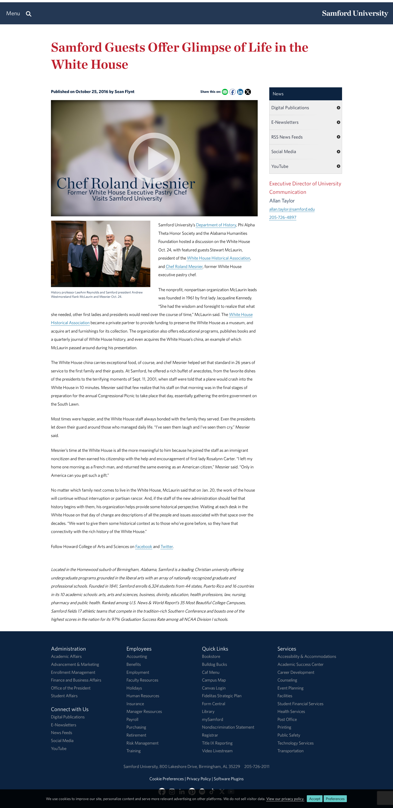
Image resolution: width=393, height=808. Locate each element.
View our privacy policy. (285, 798)
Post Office (287, 719)
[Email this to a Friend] (225, 92)
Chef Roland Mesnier (184, 266)
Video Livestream (217, 750)
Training (133, 750)
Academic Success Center (300, 664)
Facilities (284, 695)
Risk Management (142, 743)
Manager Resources (144, 711)
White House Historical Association (218, 258)
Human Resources (142, 695)
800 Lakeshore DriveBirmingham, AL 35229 (199, 766)
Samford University (141, 766)
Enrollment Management (73, 672)
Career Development (295, 672)
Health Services (291, 711)
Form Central (213, 703)
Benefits (133, 664)
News (278, 93)
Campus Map (214, 680)
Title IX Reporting (217, 743)
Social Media (283, 151)
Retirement (136, 735)
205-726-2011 (257, 766)
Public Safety (288, 735)
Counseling (287, 680)
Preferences (335, 798)
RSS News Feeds (287, 137)
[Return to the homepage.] (355, 17)
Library (208, 711)
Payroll (132, 719)
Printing (284, 727)
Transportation (290, 750)
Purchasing (136, 727)
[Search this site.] (29, 13)
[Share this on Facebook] (232, 92)
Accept (314, 798)
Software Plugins (229, 778)
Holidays (134, 688)
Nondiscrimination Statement (228, 727)
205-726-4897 (282, 217)
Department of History (216, 224)
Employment (137, 672)
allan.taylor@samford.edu (292, 209)
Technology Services (295, 743)
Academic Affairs (66, 656)
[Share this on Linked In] (240, 92)
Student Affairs (64, 695)
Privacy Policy (199, 778)
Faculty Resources (142, 680)
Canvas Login (214, 688)
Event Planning (290, 688)
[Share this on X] (248, 92)
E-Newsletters (285, 122)
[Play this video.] (154, 212)
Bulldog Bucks (214, 664)
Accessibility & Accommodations (306, 656)
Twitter (167, 546)
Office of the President (71, 688)
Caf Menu (210, 672)
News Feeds (61, 732)
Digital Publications (290, 107)
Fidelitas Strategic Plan (222, 695)
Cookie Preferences (166, 778)
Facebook (143, 546)
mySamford (212, 719)
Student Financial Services (300, 703)
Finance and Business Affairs (76, 680)
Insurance (135, 703)
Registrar (210, 735)
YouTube (279, 166)
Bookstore (211, 656)
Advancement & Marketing (75, 664)
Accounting (136, 656)
